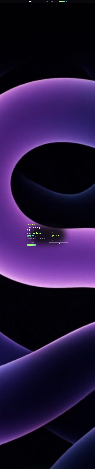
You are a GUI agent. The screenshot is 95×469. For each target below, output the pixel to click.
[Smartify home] (29, 1)
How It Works (51, 1)
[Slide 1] (57, 243)
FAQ (57, 1)
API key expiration (52, 237)
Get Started (61, 1)
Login (66, 1)
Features (47, 1)
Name (50, 232)
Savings (55, 1)
